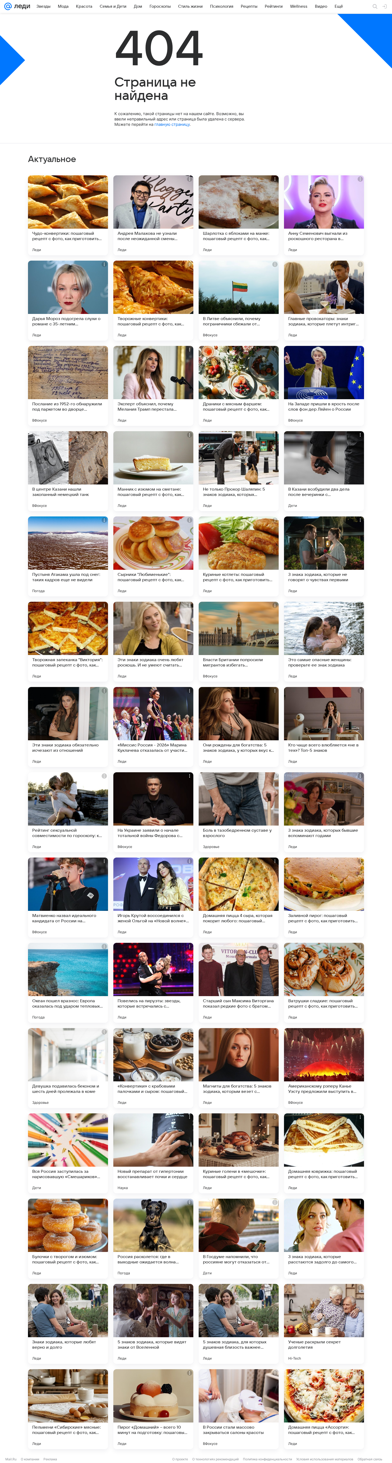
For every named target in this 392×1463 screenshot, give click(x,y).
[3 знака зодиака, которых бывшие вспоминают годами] (324, 812)
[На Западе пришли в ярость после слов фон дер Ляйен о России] (324, 386)
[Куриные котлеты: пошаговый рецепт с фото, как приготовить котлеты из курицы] (239, 556)
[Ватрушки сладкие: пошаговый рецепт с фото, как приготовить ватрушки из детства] (324, 983)
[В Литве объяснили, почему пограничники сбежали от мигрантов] (239, 301)
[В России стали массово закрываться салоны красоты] (239, 1409)
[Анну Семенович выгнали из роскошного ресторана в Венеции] (324, 215)
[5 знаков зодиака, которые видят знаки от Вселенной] (153, 1324)
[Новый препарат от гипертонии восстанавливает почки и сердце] (153, 1153)
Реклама (50, 1459)
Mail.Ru (11, 1459)
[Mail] (8, 6)
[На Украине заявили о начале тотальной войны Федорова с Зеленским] (153, 812)
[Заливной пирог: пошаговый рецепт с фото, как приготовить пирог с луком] (324, 897)
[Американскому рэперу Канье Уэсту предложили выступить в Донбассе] (324, 1068)
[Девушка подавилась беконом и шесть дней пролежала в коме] (68, 1068)
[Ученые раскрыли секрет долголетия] (324, 1324)
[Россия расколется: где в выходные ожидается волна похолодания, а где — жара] (153, 1239)
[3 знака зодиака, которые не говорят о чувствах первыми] (324, 556)
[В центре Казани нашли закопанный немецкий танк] (68, 471)
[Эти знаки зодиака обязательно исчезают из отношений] (68, 727)
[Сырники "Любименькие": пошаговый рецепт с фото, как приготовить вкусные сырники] (153, 556)
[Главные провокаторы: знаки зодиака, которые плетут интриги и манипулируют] (324, 301)
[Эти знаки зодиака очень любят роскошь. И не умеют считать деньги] (153, 642)
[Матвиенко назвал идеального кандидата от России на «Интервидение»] (68, 897)
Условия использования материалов (324, 1459)
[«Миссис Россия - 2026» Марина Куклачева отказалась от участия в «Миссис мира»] (153, 727)
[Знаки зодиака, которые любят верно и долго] (68, 1324)
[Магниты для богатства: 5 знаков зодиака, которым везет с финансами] (239, 1068)
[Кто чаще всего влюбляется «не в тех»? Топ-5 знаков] (324, 727)
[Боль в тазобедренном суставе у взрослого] (239, 812)
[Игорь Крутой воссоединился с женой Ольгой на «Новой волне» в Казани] (153, 897)
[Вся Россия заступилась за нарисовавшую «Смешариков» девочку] (68, 1153)
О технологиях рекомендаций (215, 1459)
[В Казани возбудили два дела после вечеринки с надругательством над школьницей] (324, 471)
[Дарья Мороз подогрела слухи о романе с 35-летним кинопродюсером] (68, 301)
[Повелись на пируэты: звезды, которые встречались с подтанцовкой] (153, 983)
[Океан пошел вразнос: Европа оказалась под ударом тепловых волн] (68, 983)
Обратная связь (370, 1459)
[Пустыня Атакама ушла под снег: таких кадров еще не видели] (68, 556)
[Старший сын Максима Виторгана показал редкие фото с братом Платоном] (239, 983)
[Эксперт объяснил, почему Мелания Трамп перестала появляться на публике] (153, 386)
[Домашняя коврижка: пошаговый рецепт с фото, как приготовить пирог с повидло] (324, 1153)
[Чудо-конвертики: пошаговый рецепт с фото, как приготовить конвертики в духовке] (68, 215)
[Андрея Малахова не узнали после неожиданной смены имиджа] (153, 215)
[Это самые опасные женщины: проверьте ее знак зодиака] (324, 642)
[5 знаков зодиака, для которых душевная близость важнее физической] (239, 1324)
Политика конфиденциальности (267, 1459)
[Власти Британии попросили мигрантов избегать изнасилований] (239, 642)
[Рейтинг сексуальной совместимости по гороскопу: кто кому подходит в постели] (68, 812)
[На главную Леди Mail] (21, 6)
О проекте (180, 1459)
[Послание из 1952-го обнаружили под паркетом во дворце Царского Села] (68, 386)
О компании (30, 1459)
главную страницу (172, 124)
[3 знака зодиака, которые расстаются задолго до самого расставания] (324, 1239)
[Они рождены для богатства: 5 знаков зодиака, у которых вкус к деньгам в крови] (239, 727)
